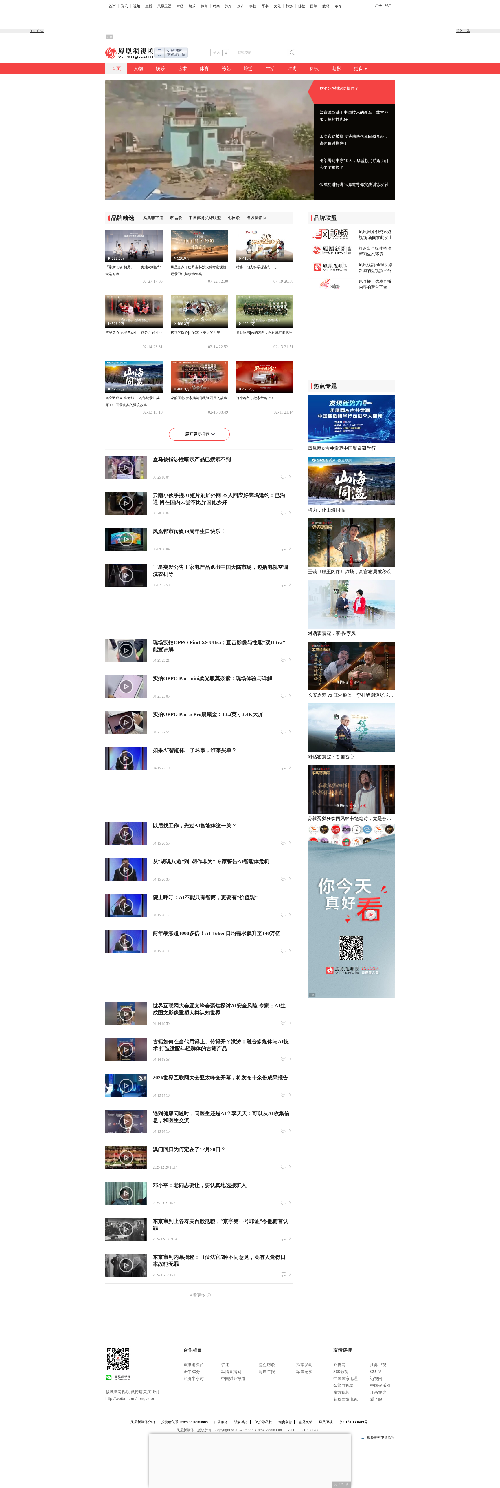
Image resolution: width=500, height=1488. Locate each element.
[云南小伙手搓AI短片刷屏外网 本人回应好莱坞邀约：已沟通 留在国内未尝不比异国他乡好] (126, 503)
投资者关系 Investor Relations (184, 1422)
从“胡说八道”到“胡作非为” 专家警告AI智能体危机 (211, 861)
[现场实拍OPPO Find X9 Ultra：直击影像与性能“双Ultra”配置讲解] (126, 650)
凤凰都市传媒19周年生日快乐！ (189, 531)
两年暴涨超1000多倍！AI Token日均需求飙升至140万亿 (216, 933)
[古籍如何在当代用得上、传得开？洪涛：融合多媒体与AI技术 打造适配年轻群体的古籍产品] (126, 1049)
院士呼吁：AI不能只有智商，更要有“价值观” (205, 897)
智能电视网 (343, 1385)
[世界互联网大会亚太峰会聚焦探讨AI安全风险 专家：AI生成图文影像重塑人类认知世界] (126, 1013)
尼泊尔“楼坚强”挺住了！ (341, 88)
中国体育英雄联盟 (205, 218)
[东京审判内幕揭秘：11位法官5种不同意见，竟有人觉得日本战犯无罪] (126, 1265)
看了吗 (376, 1399)
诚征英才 (241, 1422)
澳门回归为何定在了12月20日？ (189, 1149)
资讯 (124, 6)
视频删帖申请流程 (381, 1438)
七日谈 (234, 218)
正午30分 (191, 1371)
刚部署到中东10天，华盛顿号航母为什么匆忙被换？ (354, 164)
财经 (180, 6)
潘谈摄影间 (257, 218)
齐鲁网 (339, 1364)
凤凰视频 (129, 53)
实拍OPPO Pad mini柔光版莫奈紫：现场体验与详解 (212, 678)
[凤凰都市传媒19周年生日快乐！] (126, 539)
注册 (378, 5)
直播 (148, 6)
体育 (204, 6)
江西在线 (378, 1392)
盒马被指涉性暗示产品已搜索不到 (192, 459)
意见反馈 (305, 1422)
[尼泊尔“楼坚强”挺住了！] (209, 140)
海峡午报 (267, 1371)
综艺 (226, 68)
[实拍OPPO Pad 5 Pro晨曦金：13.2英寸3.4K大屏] (126, 722)
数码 (325, 6)
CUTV (375, 1371)
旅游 (289, 6)
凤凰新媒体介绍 (142, 1422)
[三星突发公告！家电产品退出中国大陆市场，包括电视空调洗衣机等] (126, 575)
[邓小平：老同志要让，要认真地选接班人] (126, 1193)
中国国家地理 (345, 1378)
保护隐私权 (263, 1422)
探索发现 (304, 1364)
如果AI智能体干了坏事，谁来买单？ (195, 750)
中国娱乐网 (380, 1385)
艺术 (182, 68)
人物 (138, 68)
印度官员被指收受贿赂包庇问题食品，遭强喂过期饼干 (353, 140)
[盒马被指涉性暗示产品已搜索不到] (126, 467)
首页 (112, 6)
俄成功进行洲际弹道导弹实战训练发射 (353, 184)
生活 (270, 68)
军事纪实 (304, 1371)
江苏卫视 (378, 1364)
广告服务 (221, 1422)
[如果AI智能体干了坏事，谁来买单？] (126, 758)
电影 (336, 68)
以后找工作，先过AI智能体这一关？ (195, 825)
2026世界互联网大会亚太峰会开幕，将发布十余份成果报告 (220, 1077)
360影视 (340, 1371)
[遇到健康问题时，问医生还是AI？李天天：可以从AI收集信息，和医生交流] (126, 1121)
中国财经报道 (233, 1378)
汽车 (228, 6)
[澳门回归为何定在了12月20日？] (126, 1157)
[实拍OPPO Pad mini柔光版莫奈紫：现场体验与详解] (126, 686)
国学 (313, 6)
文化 (277, 6)
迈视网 (376, 1378)
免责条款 (285, 1422)
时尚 (216, 6)
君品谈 (176, 218)
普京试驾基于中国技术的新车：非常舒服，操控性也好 (353, 116)
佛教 (301, 6)
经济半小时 (193, 1378)
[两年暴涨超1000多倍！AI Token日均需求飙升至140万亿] (126, 941)
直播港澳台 (193, 1364)
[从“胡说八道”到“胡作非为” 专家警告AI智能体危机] (126, 869)
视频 (136, 6)
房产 (240, 6)
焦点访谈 (267, 1364)
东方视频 (341, 1392)
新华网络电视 (345, 1399)
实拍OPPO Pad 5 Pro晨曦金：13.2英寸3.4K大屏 (208, 714)
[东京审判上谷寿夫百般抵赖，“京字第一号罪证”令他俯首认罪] (126, 1229)
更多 (338, 6)
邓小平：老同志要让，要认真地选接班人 (200, 1185)
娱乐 (192, 6)
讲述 (225, 1364)
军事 (265, 6)
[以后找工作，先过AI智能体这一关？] (126, 833)
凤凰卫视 (164, 6)
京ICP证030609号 (353, 1422)
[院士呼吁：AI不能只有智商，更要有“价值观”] (126, 905)
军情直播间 (231, 1371)
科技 (252, 6)
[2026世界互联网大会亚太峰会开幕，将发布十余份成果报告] (126, 1085)
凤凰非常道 (153, 218)
